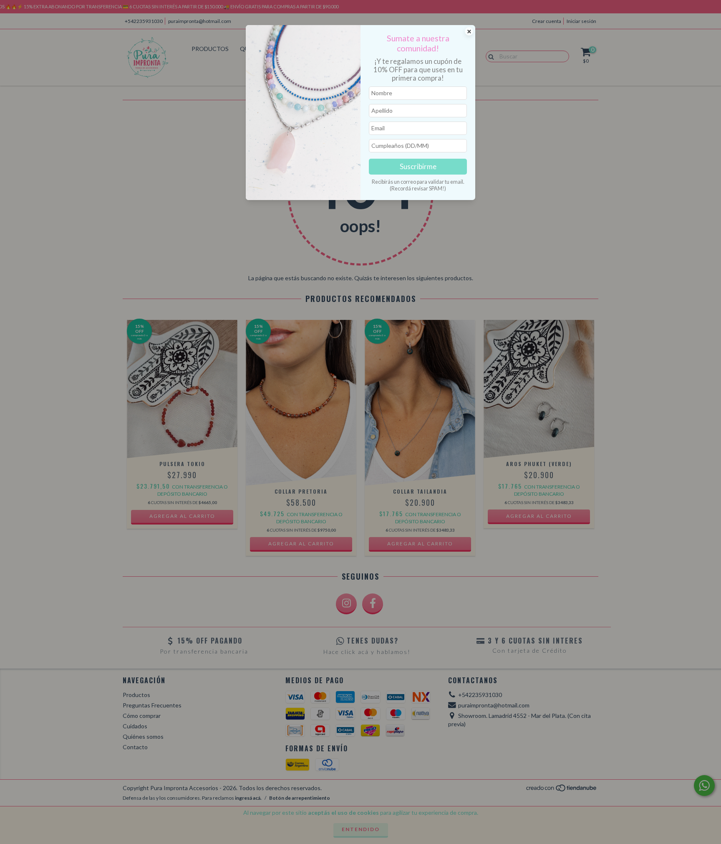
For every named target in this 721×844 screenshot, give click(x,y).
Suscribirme (418, 166)
